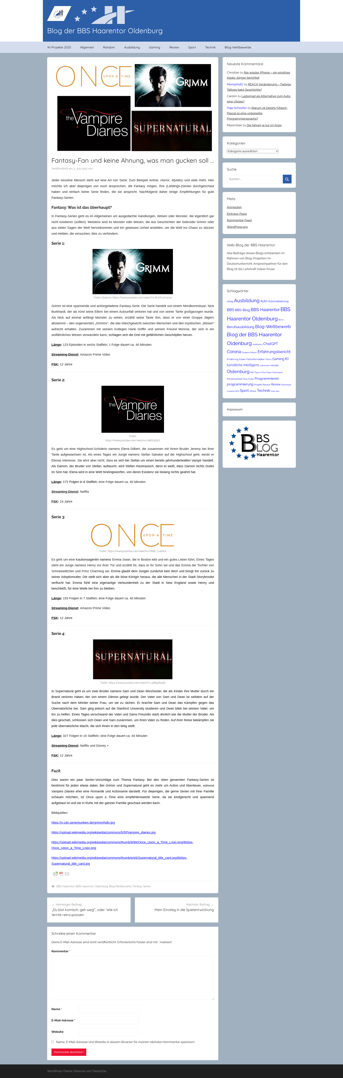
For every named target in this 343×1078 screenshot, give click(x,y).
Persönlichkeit (234, 379)
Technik (210, 47)
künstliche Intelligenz (243, 365)
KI (287, 358)
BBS (230, 310)
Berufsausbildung (240, 327)
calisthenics (257, 344)
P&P (252, 372)
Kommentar (60, 951)
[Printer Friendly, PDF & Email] (61, 873)
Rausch (266, 384)
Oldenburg (238, 371)
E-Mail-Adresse (63, 1020)
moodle (274, 365)
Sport (192, 47)
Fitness (268, 359)
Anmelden (234, 207)
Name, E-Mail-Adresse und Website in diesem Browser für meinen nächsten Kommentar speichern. (125, 1042)
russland (231, 391)
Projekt (258, 384)
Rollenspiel (286, 385)
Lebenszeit (264, 365)
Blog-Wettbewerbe (238, 47)
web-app (275, 391)
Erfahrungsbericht (274, 351)
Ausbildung (132, 47)
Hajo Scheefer (237, 108)
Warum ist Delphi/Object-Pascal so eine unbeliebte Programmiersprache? (257, 113)
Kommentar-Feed (239, 220)
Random (109, 47)
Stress (253, 391)
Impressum (235, 409)
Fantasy (137, 886)
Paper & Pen (260, 372)
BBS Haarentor (65, 886)
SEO (237, 391)
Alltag (230, 301)
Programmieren (267, 378)
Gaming (154, 47)
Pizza (245, 379)
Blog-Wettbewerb (120, 886)
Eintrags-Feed (237, 214)
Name (56, 1009)
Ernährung (232, 359)
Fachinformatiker (255, 359)
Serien (147, 886)
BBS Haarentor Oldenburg (92, 886)
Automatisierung (278, 301)
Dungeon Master (249, 352)
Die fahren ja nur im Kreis (264, 125)
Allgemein (87, 47)
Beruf (281, 320)
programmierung (240, 384)
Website (57, 1032)
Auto (263, 301)
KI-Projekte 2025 (59, 47)
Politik (251, 379)
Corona (234, 351)
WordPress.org (237, 227)
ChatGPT (270, 344)
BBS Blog (242, 310)
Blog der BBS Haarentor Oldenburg (105, 30)
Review (174, 47)
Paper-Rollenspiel (274, 372)
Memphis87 (235, 84)
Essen (242, 359)
